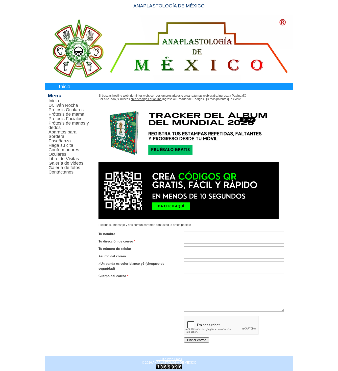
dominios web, (140, 95)
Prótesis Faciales (65, 118)
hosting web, (120, 95)
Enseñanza (59, 140)
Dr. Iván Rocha (63, 105)
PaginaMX (239, 95)
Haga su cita (60, 145)
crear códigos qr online (146, 99)
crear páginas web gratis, (201, 95)
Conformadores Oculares (63, 152)
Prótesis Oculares (66, 109)
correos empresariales (165, 95)
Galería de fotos (64, 167)
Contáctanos (60, 172)
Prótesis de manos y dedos (68, 125)
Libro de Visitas (63, 158)
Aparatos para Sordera (62, 134)
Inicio (64, 86)
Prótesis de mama (66, 114)
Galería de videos (65, 163)
